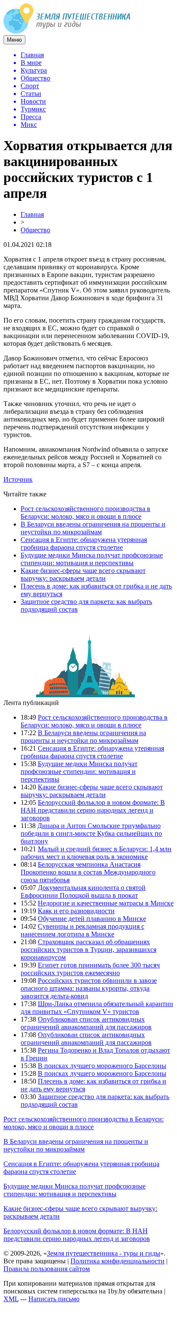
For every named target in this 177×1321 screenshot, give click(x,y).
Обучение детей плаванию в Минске (92, 918)
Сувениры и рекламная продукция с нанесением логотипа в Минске (82, 930)
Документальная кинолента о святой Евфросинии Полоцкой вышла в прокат (83, 891)
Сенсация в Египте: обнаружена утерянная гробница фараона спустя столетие (84, 543)
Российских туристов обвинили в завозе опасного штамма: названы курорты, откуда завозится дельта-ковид (89, 988)
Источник (18, 479)
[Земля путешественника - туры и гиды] (67, 31)
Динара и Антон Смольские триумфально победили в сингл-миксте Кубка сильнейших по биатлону (91, 833)
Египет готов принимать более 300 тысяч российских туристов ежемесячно (90, 968)
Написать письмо (53, 1299)
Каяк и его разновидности (76, 911)
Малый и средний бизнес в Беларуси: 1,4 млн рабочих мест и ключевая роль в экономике (96, 852)
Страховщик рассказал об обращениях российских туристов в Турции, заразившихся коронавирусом (88, 949)
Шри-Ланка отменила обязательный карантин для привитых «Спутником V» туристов (97, 1007)
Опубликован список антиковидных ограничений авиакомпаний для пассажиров (86, 1023)
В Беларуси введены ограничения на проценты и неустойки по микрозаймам (93, 528)
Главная (32, 214)
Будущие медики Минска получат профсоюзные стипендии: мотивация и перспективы (92, 559)
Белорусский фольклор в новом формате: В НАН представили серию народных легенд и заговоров (93, 810)
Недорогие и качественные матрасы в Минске (106, 903)
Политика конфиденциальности (117, 1261)
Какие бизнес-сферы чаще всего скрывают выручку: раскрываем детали (83, 574)
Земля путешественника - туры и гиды (103, 1253)
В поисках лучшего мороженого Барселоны (102, 1065)
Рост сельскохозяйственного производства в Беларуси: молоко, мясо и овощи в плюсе (85, 512)
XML (10, 1299)
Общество (35, 230)
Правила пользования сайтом (46, 1268)
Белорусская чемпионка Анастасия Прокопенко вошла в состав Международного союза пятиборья (88, 872)
